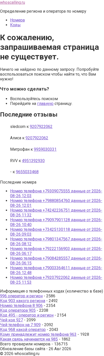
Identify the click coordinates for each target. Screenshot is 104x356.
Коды (15, 25)
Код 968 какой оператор (23, 329)
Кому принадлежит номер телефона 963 (38, 334)
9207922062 (41, 126)
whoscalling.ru (12, 2)
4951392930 (33, 160)
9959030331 (45, 149)
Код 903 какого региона (22, 300)
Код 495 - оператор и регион (27, 315)
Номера (17, 20)
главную (45, 103)
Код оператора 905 (18, 310)
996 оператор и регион (21, 296)
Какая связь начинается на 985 (29, 339)
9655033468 (27, 171)
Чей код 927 (11, 320)
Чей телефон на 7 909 (20, 324)
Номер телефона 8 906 (21, 305)
